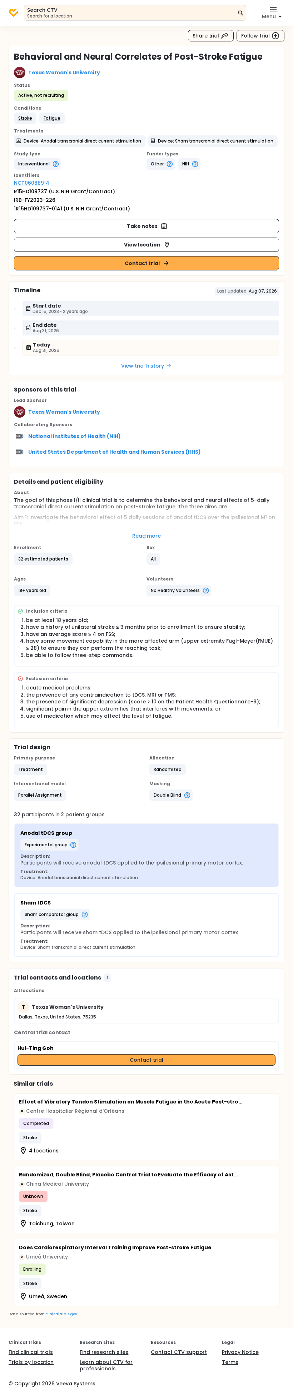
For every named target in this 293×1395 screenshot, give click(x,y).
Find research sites (104, 1352)
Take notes (142, 226)
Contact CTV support (179, 1352)
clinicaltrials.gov (61, 1314)
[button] (25, 118)
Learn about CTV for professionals (106, 1365)
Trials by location (31, 1362)
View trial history (142, 365)
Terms (230, 1362)
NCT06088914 (31, 183)
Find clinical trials (31, 1352)
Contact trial (142, 263)
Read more (146, 536)
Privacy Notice (240, 1352)
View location (142, 244)
